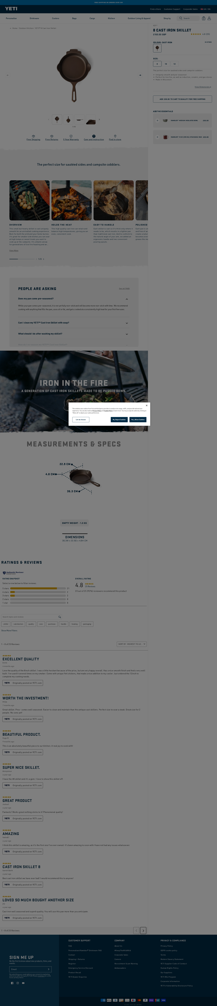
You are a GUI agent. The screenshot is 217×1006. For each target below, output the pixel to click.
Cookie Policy (108, 411)
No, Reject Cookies (119, 420)
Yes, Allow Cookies (138, 420)
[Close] (146, 405)
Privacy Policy (97, 411)
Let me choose (81, 420)
